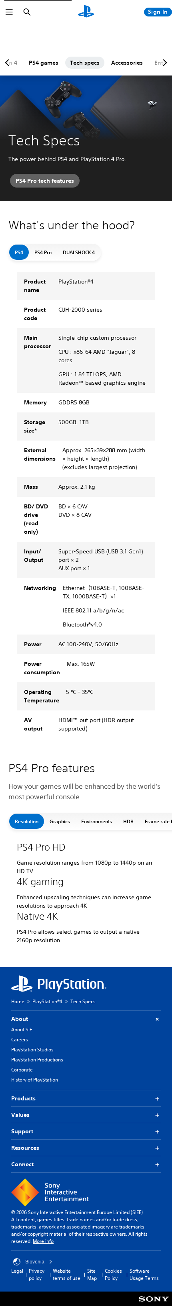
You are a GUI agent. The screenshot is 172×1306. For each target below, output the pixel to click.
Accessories (127, 62)
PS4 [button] (19, 252)
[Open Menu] (9, 12)
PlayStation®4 (47, 1001)
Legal (17, 1270)
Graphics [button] (60, 821)
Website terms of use (66, 1274)
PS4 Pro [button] (43, 252)
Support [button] (22, 1131)
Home (17, 1001)
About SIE (21, 1029)
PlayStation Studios (32, 1049)
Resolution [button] (26, 821)
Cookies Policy (113, 1274)
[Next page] (163, 63)
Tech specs (85, 62)
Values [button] (20, 1114)
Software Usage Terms (144, 1274)
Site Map (92, 1274)
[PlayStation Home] (86, 12)
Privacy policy (36, 1274)
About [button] (19, 1018)
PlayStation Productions (37, 1059)
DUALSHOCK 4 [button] (79, 252)
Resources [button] (25, 1147)
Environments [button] (96, 821)
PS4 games (43, 62)
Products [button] (23, 1098)
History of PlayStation (34, 1079)
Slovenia (34, 1262)
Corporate (22, 1069)
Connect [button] (22, 1164)
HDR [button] (128, 821)
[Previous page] (8, 63)
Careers (19, 1039)
